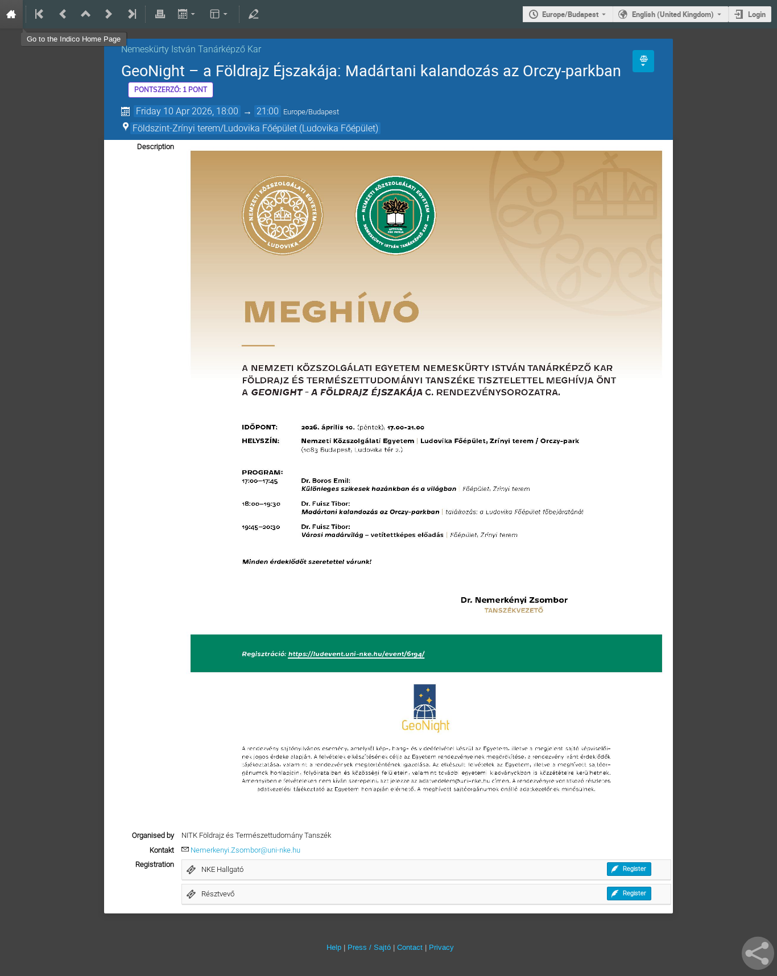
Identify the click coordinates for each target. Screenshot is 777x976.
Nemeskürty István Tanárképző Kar (191, 49)
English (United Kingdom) (673, 14)
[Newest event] (130, 14)
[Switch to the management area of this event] (253, 14)
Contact (410, 947)
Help (333, 947)
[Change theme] (220, 14)
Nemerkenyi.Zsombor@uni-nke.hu (245, 850)
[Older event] (63, 14)
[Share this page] (758, 953)
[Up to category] (86, 14)
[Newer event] (108, 14)
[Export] (187, 14)
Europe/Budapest (570, 14)
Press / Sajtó (369, 947)
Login (757, 14)
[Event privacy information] (644, 61)
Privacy (441, 947)
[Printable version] (159, 14)
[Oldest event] (40, 14)
